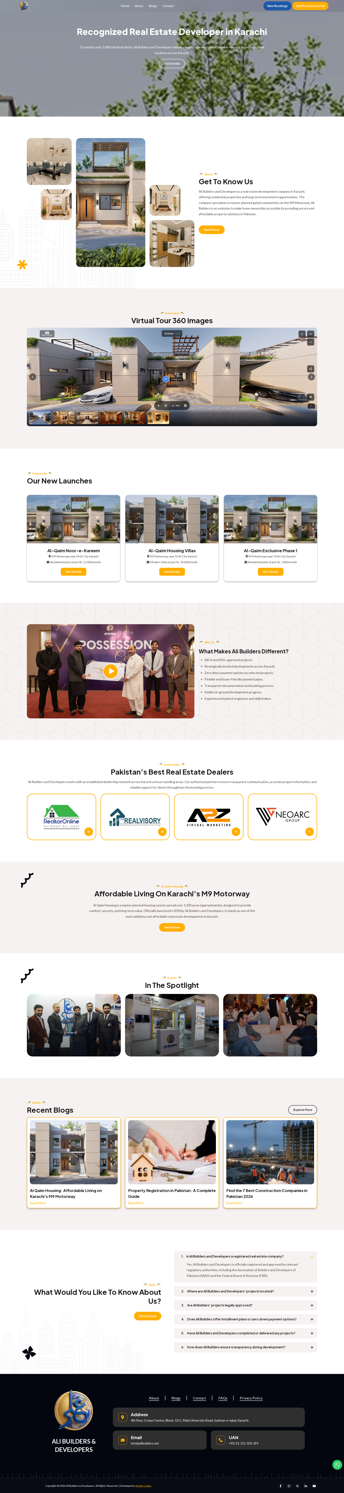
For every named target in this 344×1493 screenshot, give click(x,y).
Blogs (153, 6)
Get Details (172, 63)
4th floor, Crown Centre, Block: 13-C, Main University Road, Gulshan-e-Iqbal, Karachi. (190, 1420)
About (139, 6)
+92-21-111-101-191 (243, 1443)
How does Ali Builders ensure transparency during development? (233, 1347)
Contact (168, 6)
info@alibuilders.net (145, 1443)
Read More (211, 230)
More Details (148, 1316)
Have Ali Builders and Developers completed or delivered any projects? (238, 1333)
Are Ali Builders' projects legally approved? (216, 1305)
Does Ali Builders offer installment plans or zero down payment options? (239, 1319)
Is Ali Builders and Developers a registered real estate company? (232, 1256)
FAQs (222, 1398)
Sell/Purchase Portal (310, 6)
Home (125, 6)
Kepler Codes (143, 1485)
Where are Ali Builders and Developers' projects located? (227, 1291)
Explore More (302, 1110)
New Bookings (277, 6)
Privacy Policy (251, 1398)
